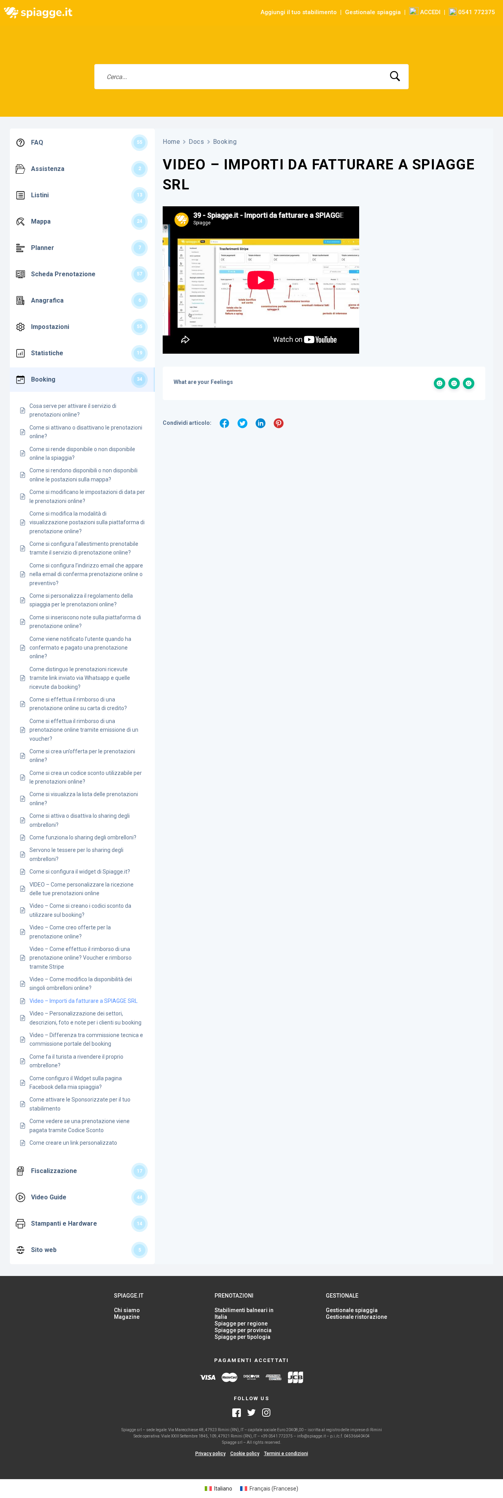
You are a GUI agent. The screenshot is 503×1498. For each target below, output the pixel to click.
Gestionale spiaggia (373, 12)
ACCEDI (430, 12)
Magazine (127, 1317)
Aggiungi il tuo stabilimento (299, 12)
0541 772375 (476, 12)
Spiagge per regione (241, 1323)
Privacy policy (210, 1453)
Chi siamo (127, 1310)
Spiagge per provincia (243, 1330)
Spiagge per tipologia (242, 1337)
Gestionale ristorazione (356, 1317)
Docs (196, 141)
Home (171, 141)
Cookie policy (244, 1453)
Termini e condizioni (286, 1453)
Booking (225, 141)
